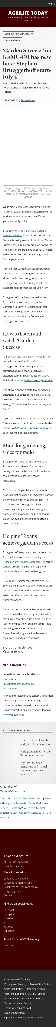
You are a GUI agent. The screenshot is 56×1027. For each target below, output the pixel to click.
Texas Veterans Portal (16, 1008)
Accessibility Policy (40, 984)
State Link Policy (13, 989)
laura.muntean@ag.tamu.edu (19, 683)
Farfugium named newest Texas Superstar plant (35, 753)
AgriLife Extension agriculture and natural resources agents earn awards (33, 768)
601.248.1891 (10, 688)
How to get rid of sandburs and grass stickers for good (36, 742)
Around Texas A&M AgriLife (18, 34)
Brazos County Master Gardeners (21, 561)
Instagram (9, 914)
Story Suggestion (13, 891)
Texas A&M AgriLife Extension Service (21, 798)
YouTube (8, 926)
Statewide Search (35, 989)
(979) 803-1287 (20, 862)
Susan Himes (28, 100)
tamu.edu (9, 945)
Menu (51, 3)
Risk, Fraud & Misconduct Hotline (22, 998)
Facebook (9, 910)
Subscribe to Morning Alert (18, 882)
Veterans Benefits (14, 993)
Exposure (9, 930)
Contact (8, 895)
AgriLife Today (28, 13)
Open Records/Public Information (23, 1017)
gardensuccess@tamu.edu (38, 380)
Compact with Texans (16, 979)
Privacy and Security (15, 984)
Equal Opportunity (14, 1012)
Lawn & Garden (12, 40)
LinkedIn (8, 918)
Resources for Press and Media (21, 887)
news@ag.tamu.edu (13, 714)
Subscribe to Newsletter (16, 878)
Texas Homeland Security (18, 1003)
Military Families (36, 993)
